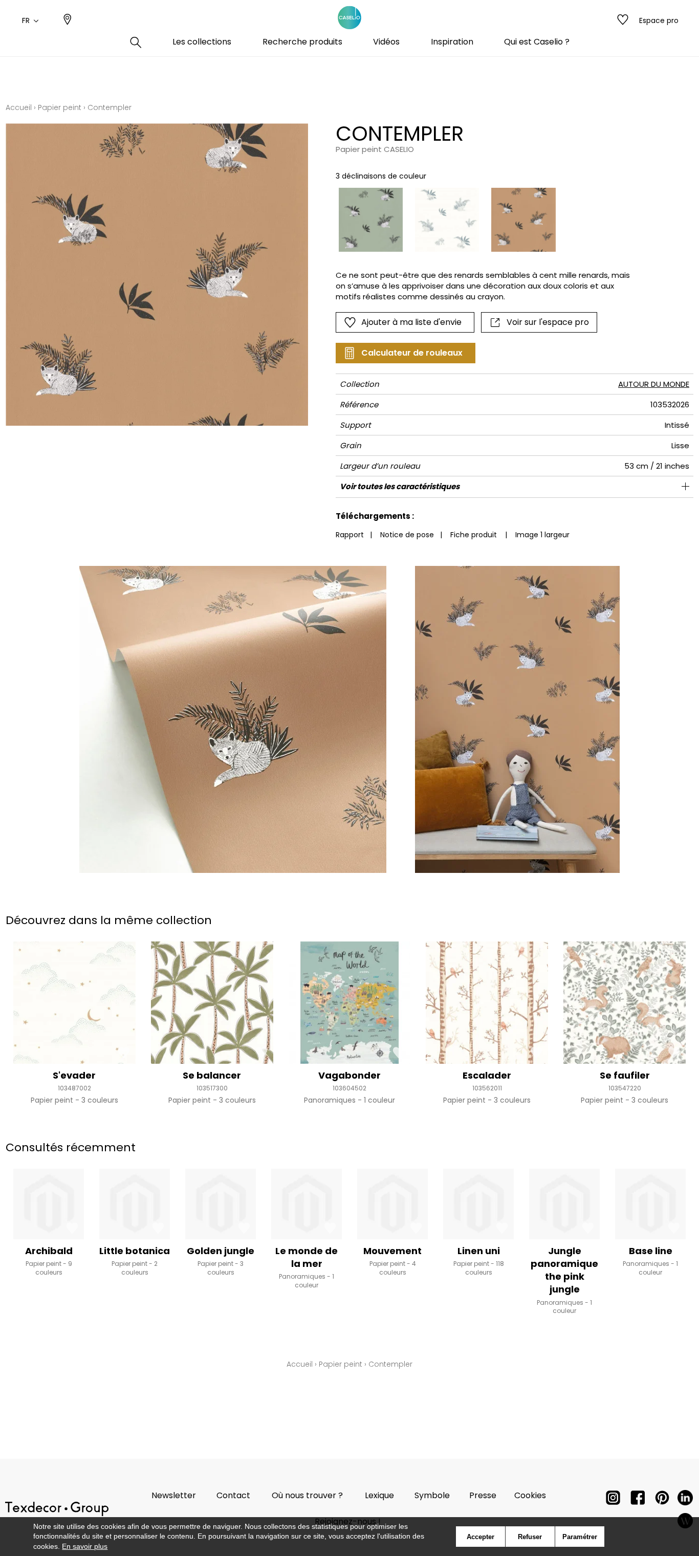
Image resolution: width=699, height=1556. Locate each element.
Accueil (19, 107)
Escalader (487, 1075)
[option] (371, 220)
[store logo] (349, 18)
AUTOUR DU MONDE (653, 384)
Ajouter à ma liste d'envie (411, 322)
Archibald (49, 1250)
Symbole (432, 1495)
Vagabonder (349, 1075)
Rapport (350, 535)
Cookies (530, 1495)
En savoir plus (84, 1546)
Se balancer (212, 1075)
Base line (650, 1250)
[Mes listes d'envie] (623, 20)
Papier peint (59, 107)
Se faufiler (625, 1075)
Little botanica (134, 1250)
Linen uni (478, 1250)
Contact (233, 1495)
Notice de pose (407, 535)
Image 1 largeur (542, 535)
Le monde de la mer (306, 1257)
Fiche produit (473, 535)
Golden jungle (220, 1250)
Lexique (379, 1495)
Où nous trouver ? (307, 1495)
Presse (482, 1495)
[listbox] (479, 220)
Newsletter (173, 1495)
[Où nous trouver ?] (67, 20)
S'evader (74, 1075)
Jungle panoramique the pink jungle (564, 1270)
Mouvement (392, 1250)
